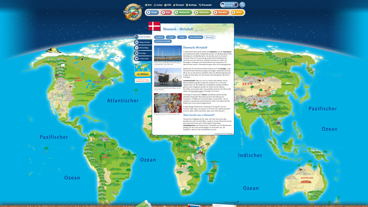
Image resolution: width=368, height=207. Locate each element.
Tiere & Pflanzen (196, 37)
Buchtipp (142, 53)
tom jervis (158, 91)
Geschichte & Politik (163, 41)
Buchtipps (193, 4)
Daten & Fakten (145, 37)
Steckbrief (159, 37)
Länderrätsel (144, 59)
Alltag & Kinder (144, 42)
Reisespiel (180, 4)
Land (171, 37)
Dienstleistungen (197, 91)
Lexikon (159, 4)
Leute (182, 37)
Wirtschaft (210, 37)
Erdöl (205, 71)
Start (150, 4)
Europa (154, 12)
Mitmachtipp (144, 48)
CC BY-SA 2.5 (166, 66)
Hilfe (169, 4)
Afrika (238, 12)
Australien (223, 12)
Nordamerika (184, 12)
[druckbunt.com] (231, 202)
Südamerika (204, 12)
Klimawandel (207, 4)
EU (203, 119)
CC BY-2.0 (163, 91)
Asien (168, 12)
